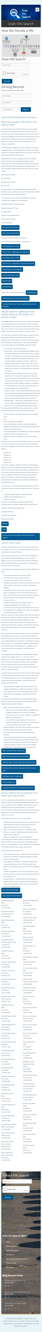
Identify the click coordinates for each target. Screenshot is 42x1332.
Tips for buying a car (8, 782)
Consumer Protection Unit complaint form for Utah (18, 788)
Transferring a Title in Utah (10, 258)
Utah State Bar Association (10, 890)
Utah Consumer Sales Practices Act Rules (15, 756)
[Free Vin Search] (21, 13)
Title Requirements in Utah (10, 246)
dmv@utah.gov (31, 292)
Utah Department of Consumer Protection (15, 298)
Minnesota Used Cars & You (15, 1280)
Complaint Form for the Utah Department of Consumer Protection (19, 305)
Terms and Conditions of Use (16, 1259)
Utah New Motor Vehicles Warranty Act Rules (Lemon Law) (19, 769)
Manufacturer (11, 1246)
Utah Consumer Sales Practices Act (13, 751)
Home (8, 1242)
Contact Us (10, 1255)
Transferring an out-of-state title (12, 269)
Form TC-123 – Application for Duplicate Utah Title (18, 263)
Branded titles (6, 281)
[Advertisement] (17, 1217)
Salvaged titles (7, 287)
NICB (4, 529)
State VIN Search (12, 1250)
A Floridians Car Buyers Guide (15, 1303)
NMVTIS (5, 524)
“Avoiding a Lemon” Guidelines (12, 776)
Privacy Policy (11, 1263)
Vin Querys (10, 1267)
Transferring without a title (10, 275)
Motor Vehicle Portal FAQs (10, 233)
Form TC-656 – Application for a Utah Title (15, 252)
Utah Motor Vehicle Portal (10, 227)
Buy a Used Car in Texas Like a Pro (17, 1292)
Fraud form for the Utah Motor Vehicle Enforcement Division (18, 536)
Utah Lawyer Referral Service (11, 896)
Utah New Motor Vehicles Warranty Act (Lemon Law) (18, 762)
